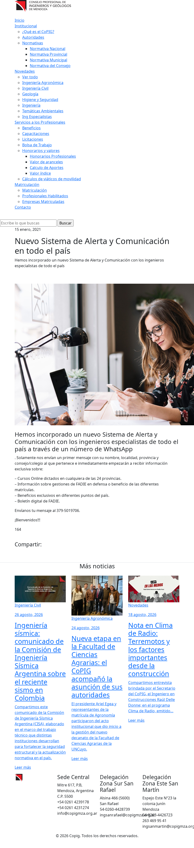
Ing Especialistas (37, 116)
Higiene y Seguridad (40, 99)
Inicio (19, 20)
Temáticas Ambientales (42, 111)
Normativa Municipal (48, 60)
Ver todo (30, 77)
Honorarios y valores (41, 150)
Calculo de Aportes (46, 167)
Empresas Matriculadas (43, 201)
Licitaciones (32, 139)
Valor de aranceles (46, 162)
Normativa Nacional (47, 48)
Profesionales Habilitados (45, 195)
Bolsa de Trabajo (37, 145)
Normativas (32, 43)
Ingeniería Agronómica (42, 82)
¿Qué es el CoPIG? (38, 31)
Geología (30, 94)
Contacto (23, 207)
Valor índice (40, 173)
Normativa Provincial (48, 54)
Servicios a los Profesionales (40, 122)
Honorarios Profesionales (53, 156)
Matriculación (27, 184)
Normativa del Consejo (50, 65)
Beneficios (31, 128)
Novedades (25, 71)
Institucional (26, 26)
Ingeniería (31, 105)
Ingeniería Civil (35, 88)
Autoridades (33, 37)
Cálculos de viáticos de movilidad (51, 178)
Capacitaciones (35, 133)
